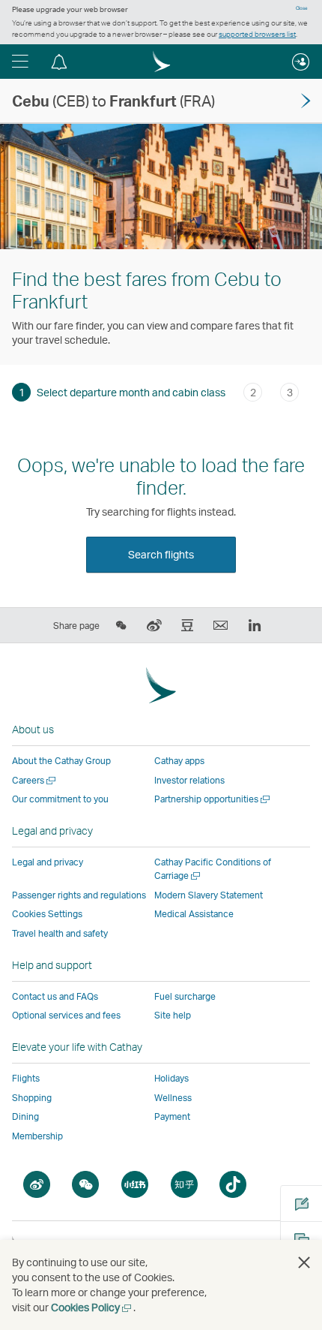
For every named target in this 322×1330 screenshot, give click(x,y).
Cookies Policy (92, 1307)
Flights (26, 1078)
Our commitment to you (60, 799)
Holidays (171, 1078)
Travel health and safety (60, 933)
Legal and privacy (47, 862)
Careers (35, 780)
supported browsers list (257, 33)
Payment (172, 1116)
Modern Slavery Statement (208, 895)
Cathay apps (179, 760)
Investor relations (189, 780)
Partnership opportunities (213, 799)
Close (302, 8)
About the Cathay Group (61, 760)
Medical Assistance (194, 913)
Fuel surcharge (185, 996)
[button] (20, 61)
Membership (37, 1136)
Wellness (173, 1097)
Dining (25, 1116)
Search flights (161, 554)
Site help (172, 1015)
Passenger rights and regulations (79, 895)
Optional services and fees (66, 1015)
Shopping (32, 1097)
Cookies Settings (47, 914)
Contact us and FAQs (55, 996)
